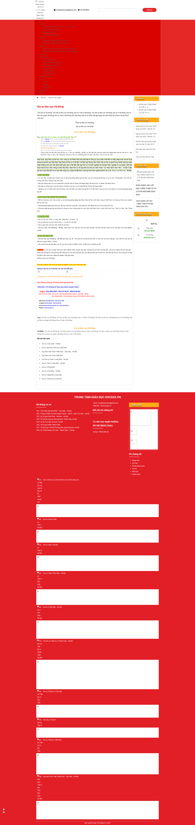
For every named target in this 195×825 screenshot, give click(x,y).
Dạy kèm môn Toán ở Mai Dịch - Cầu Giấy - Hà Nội (59, 352)
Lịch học (42, 46)
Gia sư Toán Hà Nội (50, 519)
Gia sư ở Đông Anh (48, 367)
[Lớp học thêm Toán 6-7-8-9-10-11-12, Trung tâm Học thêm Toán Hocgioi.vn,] (40, 10)
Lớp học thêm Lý (48, 71)
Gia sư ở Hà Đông (122, 317)
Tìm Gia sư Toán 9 (49, 720)
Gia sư (43, 97)
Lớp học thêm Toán (49, 60)
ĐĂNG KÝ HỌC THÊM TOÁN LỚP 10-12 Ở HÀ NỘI (60, 52)
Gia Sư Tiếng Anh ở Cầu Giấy (52, 375)
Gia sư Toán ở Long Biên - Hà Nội (53, 363)
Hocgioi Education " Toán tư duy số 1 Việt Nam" (59, 27)
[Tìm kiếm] (137, 9)
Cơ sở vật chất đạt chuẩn (51, 29)
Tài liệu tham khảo (45, 76)
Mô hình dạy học (48, 32)
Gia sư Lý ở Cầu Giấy (50, 707)
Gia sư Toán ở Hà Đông (85, 317)
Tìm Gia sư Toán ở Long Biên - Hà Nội (55, 359)
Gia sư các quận (54, 97)
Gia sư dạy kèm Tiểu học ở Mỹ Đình (54, 348)
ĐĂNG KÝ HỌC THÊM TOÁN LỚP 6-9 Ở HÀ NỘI (59, 49)
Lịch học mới (141, 166)
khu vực (116, 170)
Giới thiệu (42, 24)
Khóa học (42, 38)
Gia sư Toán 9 (48, 730)
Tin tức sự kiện (142, 120)
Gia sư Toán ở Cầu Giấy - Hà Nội (137, 434)
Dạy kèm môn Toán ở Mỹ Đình (52, 355)
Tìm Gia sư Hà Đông (48, 317)
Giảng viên (43, 54)
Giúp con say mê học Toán (145, 157)
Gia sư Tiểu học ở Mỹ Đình (52, 740)
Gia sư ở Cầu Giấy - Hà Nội (51, 344)
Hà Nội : (96, 432)
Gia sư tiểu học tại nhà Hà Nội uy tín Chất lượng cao (61, 480)
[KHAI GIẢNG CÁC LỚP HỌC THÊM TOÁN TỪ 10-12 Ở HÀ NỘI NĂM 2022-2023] (146, 176)
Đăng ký (149, 10)
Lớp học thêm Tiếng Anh (51, 65)
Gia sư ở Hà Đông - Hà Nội (51, 371)
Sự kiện (45, 85)
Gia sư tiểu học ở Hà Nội (51, 506)
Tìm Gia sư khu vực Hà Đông (67, 317)
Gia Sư (41, 239)
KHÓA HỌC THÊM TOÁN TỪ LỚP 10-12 (57, 43)
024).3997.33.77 (149, 238)
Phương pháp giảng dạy (51, 35)
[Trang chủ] (40, 21)
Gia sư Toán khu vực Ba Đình (52, 379)
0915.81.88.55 (149, 231)
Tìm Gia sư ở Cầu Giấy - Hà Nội (137, 443)
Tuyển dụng (43, 90)
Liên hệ (41, 93)
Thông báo (46, 88)
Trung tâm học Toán (49, 74)
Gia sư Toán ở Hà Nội (50, 532)
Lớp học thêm (44, 57)
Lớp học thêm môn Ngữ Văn (52, 63)
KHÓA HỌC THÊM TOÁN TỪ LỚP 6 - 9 (56, 41)
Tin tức (41, 79)
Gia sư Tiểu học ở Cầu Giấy (52, 691)
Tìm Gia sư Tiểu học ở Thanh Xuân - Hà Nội (58, 641)
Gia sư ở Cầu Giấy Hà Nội (139, 427)
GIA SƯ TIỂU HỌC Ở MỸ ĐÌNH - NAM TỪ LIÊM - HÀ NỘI (62, 662)
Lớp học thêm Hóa (49, 68)
